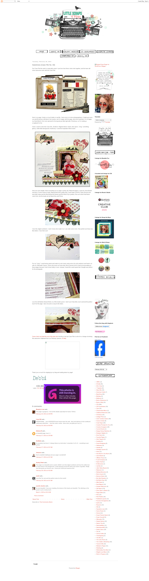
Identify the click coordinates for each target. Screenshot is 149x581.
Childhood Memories (102, 412)
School (98, 513)
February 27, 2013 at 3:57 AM (44, 447)
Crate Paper (99, 423)
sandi (37, 476)
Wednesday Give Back (102, 550)
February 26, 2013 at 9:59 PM (44, 425)
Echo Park (99, 435)
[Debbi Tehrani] (100, 355)
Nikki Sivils (99, 482)
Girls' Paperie (100, 439)
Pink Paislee (99, 496)
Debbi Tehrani (98, 339)
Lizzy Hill (38, 419)
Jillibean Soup (100, 457)
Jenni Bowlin (99, 455)
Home (62, 499)
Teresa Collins (100, 533)
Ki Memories (99, 464)
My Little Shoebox (101, 478)
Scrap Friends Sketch (102, 515)
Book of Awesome (101, 400)
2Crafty (64, 338)
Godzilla (98, 441)
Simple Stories (100, 521)
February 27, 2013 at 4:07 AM (44, 457)
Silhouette (99, 519)
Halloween (99, 445)
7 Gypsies (99, 388)
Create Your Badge (99, 357)
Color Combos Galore (102, 418)
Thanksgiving (100, 535)
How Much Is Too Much (102, 453)
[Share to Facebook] (42, 386)
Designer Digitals (101, 433)
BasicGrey (99, 394)
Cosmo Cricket (100, 420)
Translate (107, 122)
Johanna (38, 452)
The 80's (98, 537)
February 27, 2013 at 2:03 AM (44, 435)
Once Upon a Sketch (102, 490)
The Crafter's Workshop (102, 541)
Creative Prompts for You (103, 425)
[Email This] (37, 386)
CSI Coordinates (100, 406)
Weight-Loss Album (101, 552)
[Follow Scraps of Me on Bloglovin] (102, 327)
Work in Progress (101, 554)
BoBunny (98, 398)
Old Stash (42, 388)
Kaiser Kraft (99, 461)
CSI (38, 388)
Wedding (98, 548)
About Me (99, 390)
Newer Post (36, 499)
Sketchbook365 (100, 527)
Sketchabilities (100, 525)
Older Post (89, 499)
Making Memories (101, 472)
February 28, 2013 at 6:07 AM (44, 480)
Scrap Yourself (100, 517)
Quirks (98, 502)
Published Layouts (101, 498)
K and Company (100, 459)
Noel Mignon (99, 484)
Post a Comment (38, 495)
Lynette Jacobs (40, 486)
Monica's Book (100, 476)
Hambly (98, 447)
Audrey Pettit (40, 462)
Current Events (100, 429)
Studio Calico (99, 529)
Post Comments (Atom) (46, 502)
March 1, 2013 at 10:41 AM (43, 492)
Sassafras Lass (100, 509)
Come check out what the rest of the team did (45, 336)
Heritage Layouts (101, 449)
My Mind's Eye (100, 480)
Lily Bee (98, 466)
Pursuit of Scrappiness (102, 500)
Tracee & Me (99, 543)
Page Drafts (99, 492)
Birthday (98, 396)
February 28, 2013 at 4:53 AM (44, 470)
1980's (98, 382)
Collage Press (100, 416)
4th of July (99, 386)
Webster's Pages (101, 546)
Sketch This (99, 523)
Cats (97, 408)
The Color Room (100, 539)
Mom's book (99, 474)
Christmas (99, 414)
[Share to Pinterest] (43, 386)
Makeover (99, 470)
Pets (97, 494)
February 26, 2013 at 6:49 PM (44, 414)
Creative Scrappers (101, 427)
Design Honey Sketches (102, 431)
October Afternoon (101, 486)
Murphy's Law (40, 409)
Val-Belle (38, 441)
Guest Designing (100, 443)
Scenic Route (100, 511)
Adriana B (39, 431)
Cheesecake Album (101, 410)
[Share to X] (40, 386)
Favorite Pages (100, 437)
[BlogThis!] (39, 386)
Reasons (98, 505)
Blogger (78, 568)
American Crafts (100, 392)
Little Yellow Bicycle (101, 468)
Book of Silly (99, 402)
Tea (97, 531)
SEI (97, 507)
